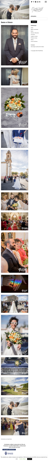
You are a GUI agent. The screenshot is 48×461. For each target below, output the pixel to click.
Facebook (33, 1)
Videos (32, 39)
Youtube (37, 1)
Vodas (32, 27)
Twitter (31, 1)
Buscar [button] (34, 21)
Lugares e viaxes (34, 36)
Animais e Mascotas (35, 32)
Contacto (33, 44)
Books (32, 31)
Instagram (35, 1)
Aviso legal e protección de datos (37, 46)
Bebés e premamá (34, 29)
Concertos (33, 34)
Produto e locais (34, 37)
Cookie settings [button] (22, 458)
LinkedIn (39, 1)
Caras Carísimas (34, 41)
